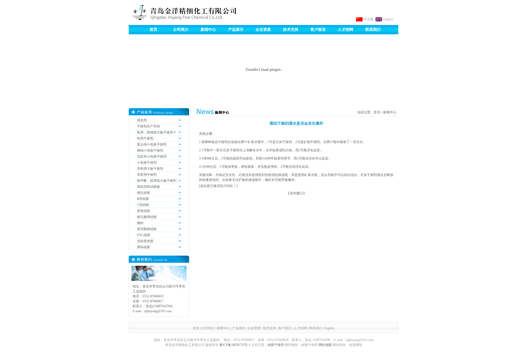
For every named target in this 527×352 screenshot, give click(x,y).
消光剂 (142, 120)
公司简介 (181, 29)
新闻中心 (208, 29)
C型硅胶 (143, 205)
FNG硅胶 (143, 235)
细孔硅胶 (143, 193)
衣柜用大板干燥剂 (150, 169)
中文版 (369, 19)
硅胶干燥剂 (276, 345)
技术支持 (290, 29)
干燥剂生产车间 (148, 126)
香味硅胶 (143, 247)
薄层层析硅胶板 (148, 187)
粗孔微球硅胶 (147, 217)
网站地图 (325, 345)
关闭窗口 (296, 193)
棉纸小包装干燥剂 (150, 150)
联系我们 (373, 29)
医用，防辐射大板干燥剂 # (156, 132)
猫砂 (140, 223)
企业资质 (263, 29)
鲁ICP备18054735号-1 (234, 345)
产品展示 (235, 29)
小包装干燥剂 (147, 162)
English (388, 19)
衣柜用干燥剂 (147, 175)
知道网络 (355, 345)
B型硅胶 (143, 199)
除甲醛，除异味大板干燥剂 (156, 181)
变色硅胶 (143, 211)
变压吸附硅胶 (147, 229)
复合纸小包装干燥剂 (152, 144)
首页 (153, 29)
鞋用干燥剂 (145, 138)
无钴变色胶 (145, 241)
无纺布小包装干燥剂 (152, 156)
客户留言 (318, 29)
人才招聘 (345, 29)
